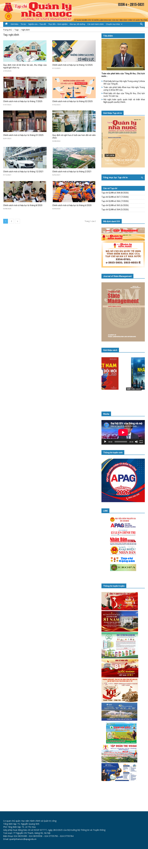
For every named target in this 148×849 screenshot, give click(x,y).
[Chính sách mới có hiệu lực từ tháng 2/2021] (74, 157)
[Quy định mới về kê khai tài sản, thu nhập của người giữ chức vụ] (25, 51)
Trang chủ (7, 29)
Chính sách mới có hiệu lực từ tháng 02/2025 (72, 101)
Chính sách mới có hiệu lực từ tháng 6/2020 (71, 205)
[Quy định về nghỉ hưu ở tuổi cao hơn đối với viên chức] (74, 121)
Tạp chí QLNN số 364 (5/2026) (115, 209)
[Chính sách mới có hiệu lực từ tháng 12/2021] (25, 157)
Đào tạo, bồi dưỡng (77, 24)
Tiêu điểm (108, 36)
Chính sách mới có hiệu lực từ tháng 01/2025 (23, 135)
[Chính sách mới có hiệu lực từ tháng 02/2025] (74, 87)
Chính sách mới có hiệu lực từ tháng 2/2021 (71, 171)
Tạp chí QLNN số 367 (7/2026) (115, 197)
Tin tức (23, 24)
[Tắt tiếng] (136, 441)
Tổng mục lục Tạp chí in (115, 177)
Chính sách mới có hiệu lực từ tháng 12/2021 (23, 171)
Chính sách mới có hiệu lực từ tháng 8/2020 (22, 205)
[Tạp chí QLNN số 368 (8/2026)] (123, 141)
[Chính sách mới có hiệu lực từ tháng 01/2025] (25, 121)
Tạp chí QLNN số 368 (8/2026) (122, 160)
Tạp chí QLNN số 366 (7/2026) (115, 201)
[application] (123, 432)
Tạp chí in (110, 155)
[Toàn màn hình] (141, 441)
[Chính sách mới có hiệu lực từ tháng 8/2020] (25, 191)
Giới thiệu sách (110, 350)
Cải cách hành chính (95, 24)
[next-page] (17, 221)
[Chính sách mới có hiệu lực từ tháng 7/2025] (25, 87)
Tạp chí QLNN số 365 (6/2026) (115, 205)
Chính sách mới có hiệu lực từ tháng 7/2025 (22, 101)
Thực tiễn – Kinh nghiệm (57, 24)
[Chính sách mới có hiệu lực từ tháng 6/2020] (74, 191)
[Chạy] (105, 441)
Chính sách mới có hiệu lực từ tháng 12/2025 (72, 65)
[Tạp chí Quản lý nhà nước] (74, 11)
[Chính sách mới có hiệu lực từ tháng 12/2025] (74, 51)
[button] (141, 24)
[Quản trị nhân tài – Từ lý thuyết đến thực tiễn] (123, 379)
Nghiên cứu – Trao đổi (37, 24)
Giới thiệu (14, 24)
